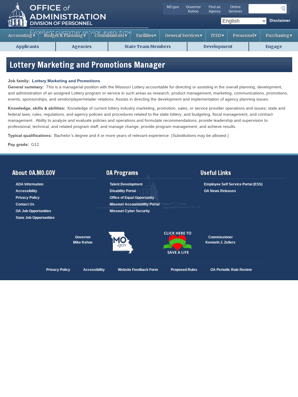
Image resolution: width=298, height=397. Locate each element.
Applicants (27, 46)
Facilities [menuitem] (142, 37)
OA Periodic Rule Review (231, 270)
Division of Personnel (61, 23)
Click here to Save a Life (177, 243)
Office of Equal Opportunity (132, 198)
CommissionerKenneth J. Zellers (220, 239)
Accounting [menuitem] (17, 37)
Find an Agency (215, 9)
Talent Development (126, 184)
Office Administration (68, 12)
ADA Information (29, 184)
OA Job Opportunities (33, 211)
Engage (273, 46)
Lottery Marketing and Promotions (66, 80)
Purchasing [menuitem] (274, 37)
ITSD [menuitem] (213, 37)
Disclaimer (279, 20)
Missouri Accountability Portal (134, 204)
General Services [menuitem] (179, 37)
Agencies (82, 46)
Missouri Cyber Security (130, 211)
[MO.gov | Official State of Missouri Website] (121, 243)
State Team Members (148, 46)
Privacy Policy (28, 198)
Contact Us (25, 204)
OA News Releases (220, 191)
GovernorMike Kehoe (83, 239)
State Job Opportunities (35, 218)
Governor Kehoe (193, 9)
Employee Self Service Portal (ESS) (233, 184)
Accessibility (26, 191)
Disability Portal (123, 191)
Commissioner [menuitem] (107, 37)
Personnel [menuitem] (241, 37)
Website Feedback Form (138, 270)
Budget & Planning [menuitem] (61, 37)
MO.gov (173, 7)
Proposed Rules (184, 270)
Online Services (235, 9)
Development (218, 46)
